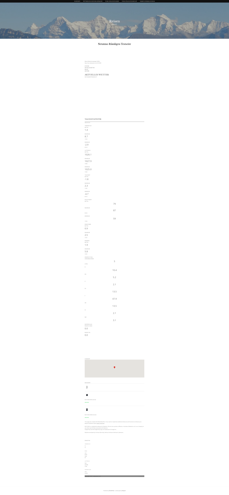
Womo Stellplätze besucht (129, 1)
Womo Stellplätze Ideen (112, 1)
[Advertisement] (94, 348)
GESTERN (87, 71)
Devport (124, 490)
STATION (87, 66)
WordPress (111, 490)
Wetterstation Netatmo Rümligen (92, 1)
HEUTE (86, 69)
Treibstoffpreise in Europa (147, 1)
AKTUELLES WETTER (89, 67)
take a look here (100, 423)
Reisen (114, 21)
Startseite (77, 1)
